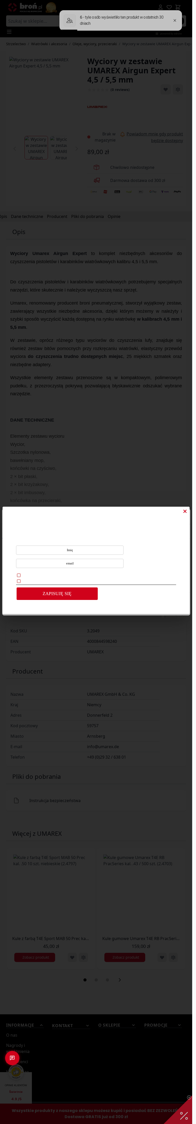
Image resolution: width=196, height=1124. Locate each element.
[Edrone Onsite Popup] (96, 562)
